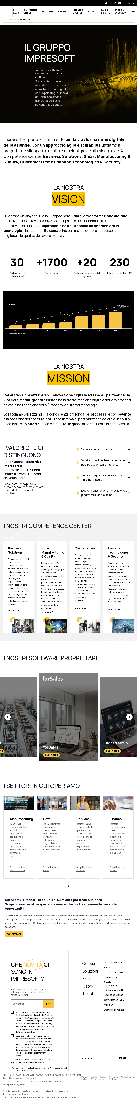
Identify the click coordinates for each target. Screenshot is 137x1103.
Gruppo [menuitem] (88, 963)
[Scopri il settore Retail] (52, 837)
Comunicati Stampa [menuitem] (114, 999)
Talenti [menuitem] (88, 993)
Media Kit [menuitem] (108, 1004)
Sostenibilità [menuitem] (110, 977)
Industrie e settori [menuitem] (113, 962)
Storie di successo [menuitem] (113, 972)
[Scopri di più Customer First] (85, 587)
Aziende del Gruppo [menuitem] (113, 994)
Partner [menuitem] (108, 967)
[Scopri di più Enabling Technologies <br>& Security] (118, 587)
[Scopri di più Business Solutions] (18, 587)
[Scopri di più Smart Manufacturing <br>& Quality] (52, 587)
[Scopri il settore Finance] (118, 837)
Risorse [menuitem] (88, 986)
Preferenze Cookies (113, 1078)
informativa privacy (35, 1062)
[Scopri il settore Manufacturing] (19, 837)
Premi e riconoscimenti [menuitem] (111, 983)
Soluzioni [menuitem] (90, 971)
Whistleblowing (127, 1077)
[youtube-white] (119, 3)
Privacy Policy (84, 1078)
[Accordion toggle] (129, 449)
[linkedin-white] (115, 3)
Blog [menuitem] (86, 978)
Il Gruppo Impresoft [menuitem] (113, 989)
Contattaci (87, 1058)
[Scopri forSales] (68, 717)
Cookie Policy (94, 1078)
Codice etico (103, 1078)
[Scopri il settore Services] (85, 837)
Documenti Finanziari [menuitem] (114, 1009)
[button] (7, 717)
